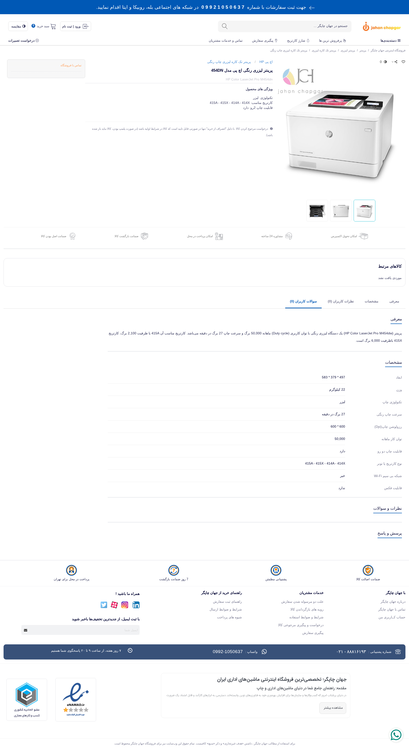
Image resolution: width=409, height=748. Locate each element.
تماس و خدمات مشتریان (226, 40)
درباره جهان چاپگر (393, 601)
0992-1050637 (228, 651)
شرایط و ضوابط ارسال (225, 609)
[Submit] (26, 630)
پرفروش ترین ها (330, 40)
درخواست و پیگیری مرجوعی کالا (301, 625)
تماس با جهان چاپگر (391, 609)
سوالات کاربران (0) (303, 301)
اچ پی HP (266, 62)
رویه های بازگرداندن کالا (307, 609)
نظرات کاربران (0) (341, 301)
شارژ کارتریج (296, 40)
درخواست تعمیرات (21, 40)
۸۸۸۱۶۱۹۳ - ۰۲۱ (351, 651)
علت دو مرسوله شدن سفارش (302, 601)
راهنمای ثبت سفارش (227, 601)
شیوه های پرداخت (229, 617)
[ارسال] (224, 26)
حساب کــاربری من (391, 617)
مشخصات (371, 301)
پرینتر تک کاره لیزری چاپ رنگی (229, 62)
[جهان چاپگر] (377, 26)
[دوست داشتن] (403, 61)
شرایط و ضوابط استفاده (306, 617)
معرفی (394, 301)
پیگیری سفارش (262, 40)
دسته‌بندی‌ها (388, 40)
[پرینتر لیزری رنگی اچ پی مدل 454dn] (340, 130)
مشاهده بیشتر (333, 708)
